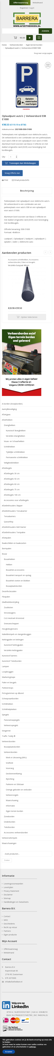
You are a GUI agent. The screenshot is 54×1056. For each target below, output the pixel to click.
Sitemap (7, 898)
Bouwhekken (9, 559)
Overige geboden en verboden (19, 789)
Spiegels (5, 714)
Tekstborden (9, 827)
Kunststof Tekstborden (11, 661)
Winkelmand (38, 2)
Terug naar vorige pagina (43, 53)
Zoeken (7, 860)
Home (4, 45)
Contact (7, 916)
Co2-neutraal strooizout (14, 618)
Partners (7, 931)
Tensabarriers (10, 516)
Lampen (5, 666)
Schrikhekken (9, 446)
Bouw (4, 554)
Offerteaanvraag (20, 2)
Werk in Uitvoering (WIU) (16, 757)
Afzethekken (7, 420)
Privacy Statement (11, 891)
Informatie (10, 805)
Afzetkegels (7, 468)
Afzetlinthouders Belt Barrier (14, 527)
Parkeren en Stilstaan (15, 784)
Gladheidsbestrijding (10, 602)
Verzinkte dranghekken (15, 436)
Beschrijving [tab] (27, 190)
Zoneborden (9, 816)
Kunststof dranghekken (16, 430)
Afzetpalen (6, 537)
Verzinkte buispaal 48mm (18, 265)
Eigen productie (10, 934)
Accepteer (8, 1052)
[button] (48, 65)
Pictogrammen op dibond (13, 693)
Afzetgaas (6, 414)
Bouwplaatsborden (14, 586)
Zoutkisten (8, 607)
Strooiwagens (10, 613)
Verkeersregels (12, 795)
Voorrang (10, 768)
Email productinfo (21, 180)
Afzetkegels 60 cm (12, 484)
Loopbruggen (7, 671)
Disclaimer (8, 894)
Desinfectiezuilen (9, 591)
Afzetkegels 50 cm (12, 479)
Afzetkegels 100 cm (12, 495)
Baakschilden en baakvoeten (14, 543)
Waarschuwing (12, 800)
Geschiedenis (9, 923)
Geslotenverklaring (14, 773)
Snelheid (9, 763)
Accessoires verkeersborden (16, 832)
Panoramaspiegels (12, 720)
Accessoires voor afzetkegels (16, 500)
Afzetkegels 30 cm (12, 473)
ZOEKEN (45, 31)
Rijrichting (10, 779)
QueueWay (8, 521)
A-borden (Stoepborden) (12, 404)
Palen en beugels (28, 262)
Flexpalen (6, 596)
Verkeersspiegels (11, 725)
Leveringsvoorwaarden (13, 883)
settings (32, 1047)
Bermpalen (6, 548)
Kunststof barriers (9, 655)
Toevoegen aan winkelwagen (22, 163)
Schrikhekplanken (9, 709)
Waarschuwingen (9, 843)
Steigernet (6, 730)
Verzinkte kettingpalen (13, 650)
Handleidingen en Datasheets (16, 902)
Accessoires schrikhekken (18, 259)
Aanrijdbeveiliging (9, 409)
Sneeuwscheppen (11, 623)
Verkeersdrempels (9, 838)
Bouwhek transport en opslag (18, 575)
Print (6, 180)
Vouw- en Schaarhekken (14, 441)
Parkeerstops (7, 688)
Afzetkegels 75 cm (12, 489)
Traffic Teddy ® (8, 736)
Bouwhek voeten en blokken (18, 580)
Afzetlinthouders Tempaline (13, 532)
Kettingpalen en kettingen (13, 639)
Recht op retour (10, 927)
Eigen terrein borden (34, 45)
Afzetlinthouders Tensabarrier (14, 511)
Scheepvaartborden (10, 698)
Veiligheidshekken (11, 462)
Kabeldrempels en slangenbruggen (16, 634)
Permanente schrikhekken (17, 457)
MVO (6, 920)
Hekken (9, 564)
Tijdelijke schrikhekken (15, 452)
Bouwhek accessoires (15, 570)
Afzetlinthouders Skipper (12, 505)
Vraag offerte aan (12, 173)
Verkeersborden (16, 45)
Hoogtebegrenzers (10, 629)
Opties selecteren (29, 317)
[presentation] (45, 252)
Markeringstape (8, 677)
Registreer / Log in (27, 8)
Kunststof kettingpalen (13, 645)
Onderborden (9, 822)
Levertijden (8, 887)
